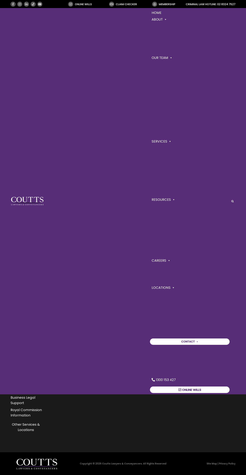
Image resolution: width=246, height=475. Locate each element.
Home (156, 12)
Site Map (212, 463)
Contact (188, 341)
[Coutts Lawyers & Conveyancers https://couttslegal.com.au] (27, 201)
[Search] (232, 201)
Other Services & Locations (26, 427)
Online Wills (191, 390)
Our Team (160, 57)
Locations (161, 287)
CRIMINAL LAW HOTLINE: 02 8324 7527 (210, 4)
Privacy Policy (227, 463)
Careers (159, 260)
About (157, 19)
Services (159, 141)
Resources (161, 199)
